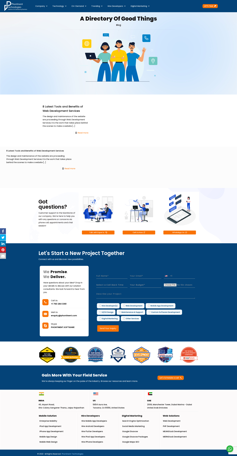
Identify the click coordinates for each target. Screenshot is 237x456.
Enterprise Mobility (48, 421)
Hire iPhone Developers (92, 442)
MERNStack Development (175, 436)
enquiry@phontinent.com (64, 315)
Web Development (171, 421)
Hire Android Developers (92, 426)
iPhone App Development (51, 431)
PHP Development (171, 426)
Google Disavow (130, 431)
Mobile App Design (48, 436)
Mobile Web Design (49, 442)
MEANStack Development (175, 431)
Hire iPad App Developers (93, 436)
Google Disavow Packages (135, 436)
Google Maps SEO (130, 442)
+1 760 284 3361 (59, 303)
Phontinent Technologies (72, 454)
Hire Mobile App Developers (94, 421)
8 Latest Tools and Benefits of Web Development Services (35, 150)
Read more (83, 132)
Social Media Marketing (133, 426)
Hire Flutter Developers (92, 431)
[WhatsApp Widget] (229, 448)
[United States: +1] (167, 276)
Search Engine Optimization (135, 421)
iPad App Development (50, 426)
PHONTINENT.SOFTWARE (62, 327)
